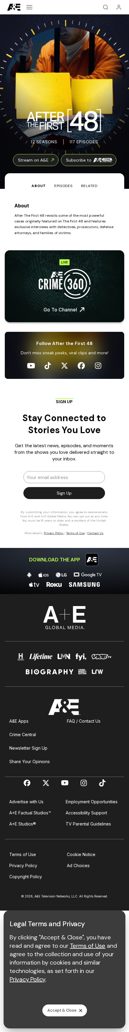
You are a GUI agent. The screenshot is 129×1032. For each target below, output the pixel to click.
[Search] (106, 7)
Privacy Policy (23, 865)
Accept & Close (61, 1010)
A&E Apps (18, 721)
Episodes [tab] (63, 185)
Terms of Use (22, 854)
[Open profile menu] (119, 7)
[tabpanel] (64, 391)
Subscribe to (79, 160)
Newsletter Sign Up (28, 748)
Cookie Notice (81, 854)
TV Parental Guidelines (88, 823)
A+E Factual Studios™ (30, 812)
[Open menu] (29, 7)
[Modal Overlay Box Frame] (64, 469)
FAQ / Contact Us (83, 721)
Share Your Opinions (29, 761)
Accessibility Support (86, 812)
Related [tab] (89, 185)
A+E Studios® (22, 823)
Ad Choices (78, 865)
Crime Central (22, 734)
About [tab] (39, 185)
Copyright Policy (25, 876)
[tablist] (64, 181)
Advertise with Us (26, 801)
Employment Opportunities (92, 801)
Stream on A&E (33, 160)
